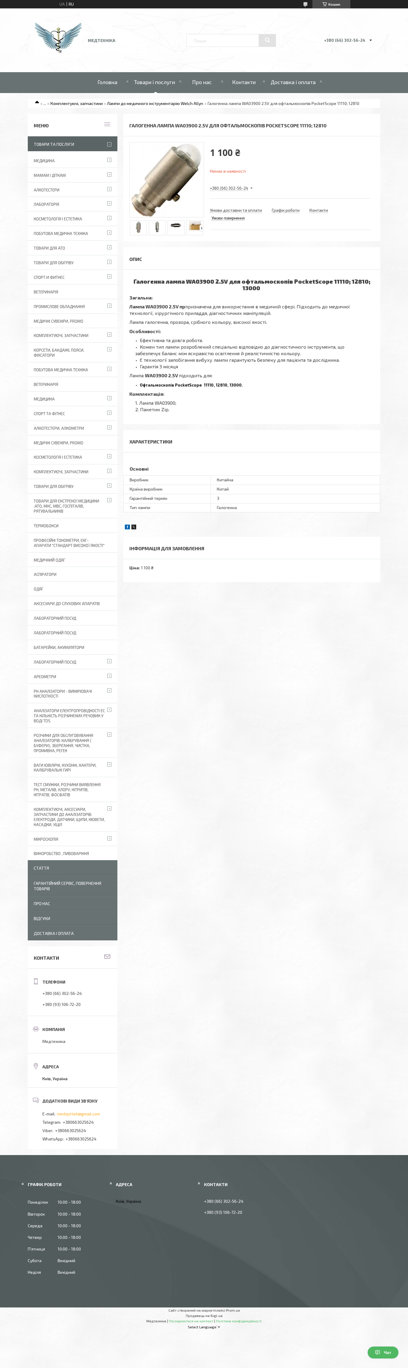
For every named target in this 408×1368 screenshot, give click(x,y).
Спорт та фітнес (49, 413)
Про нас (202, 82)
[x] (133, 527)
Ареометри (45, 676)
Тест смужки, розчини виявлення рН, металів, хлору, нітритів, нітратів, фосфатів (67, 789)
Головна (107, 82)
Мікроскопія (46, 839)
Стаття (41, 868)
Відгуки (42, 918)
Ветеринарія (46, 292)
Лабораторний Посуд (55, 618)
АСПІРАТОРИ (45, 574)
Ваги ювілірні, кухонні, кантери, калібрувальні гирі (65, 768)
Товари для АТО (49, 248)
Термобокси (46, 525)
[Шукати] (267, 40)
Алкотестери (46, 190)
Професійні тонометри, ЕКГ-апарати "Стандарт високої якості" (69, 543)
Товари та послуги (54, 144)
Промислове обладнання (59, 306)
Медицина (44, 160)
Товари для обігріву (53, 262)
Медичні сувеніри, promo (58, 321)
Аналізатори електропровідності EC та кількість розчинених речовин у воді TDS (69, 715)
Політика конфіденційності (239, 1321)
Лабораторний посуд (55, 662)
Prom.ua (233, 1310)
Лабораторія (46, 204)
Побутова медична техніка (61, 233)
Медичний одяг (49, 560)
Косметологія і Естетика (58, 219)
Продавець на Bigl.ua (204, 1315)
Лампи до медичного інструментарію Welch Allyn (155, 103)
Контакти (244, 82)
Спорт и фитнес (49, 277)
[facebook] (127, 527)
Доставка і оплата (293, 82)
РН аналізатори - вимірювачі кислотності (63, 694)
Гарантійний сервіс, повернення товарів (67, 886)
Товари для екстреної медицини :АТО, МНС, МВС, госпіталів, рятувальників (66, 506)
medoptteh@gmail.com (78, 1113)
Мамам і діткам (50, 175)
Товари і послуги (154, 82)
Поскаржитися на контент (191, 1321)
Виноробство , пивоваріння (61, 853)
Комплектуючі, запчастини (76, 103)
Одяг (38, 589)
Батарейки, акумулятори (59, 647)
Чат (387, 1352)
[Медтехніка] (58, 55)
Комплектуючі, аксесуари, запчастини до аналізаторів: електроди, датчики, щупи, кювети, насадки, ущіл (69, 817)
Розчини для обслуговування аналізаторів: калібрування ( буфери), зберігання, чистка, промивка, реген (63, 743)
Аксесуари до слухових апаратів (67, 603)
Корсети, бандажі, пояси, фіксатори (59, 353)
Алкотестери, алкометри (59, 428)
